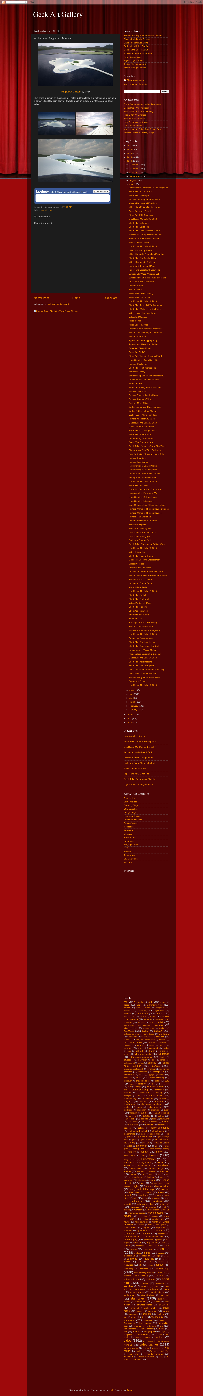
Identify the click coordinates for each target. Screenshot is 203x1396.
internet (127, 1171)
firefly (143, 1122)
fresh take (133, 1124)
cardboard (128, 1045)
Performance (130, 837)
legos (142, 1183)
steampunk (140, 1302)
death (130, 1087)
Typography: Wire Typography (143, 340)
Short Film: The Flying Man (141, 666)
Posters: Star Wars (137, 336)
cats (129, 1051)
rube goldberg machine (144, 1273)
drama (143, 1101)
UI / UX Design (131, 859)
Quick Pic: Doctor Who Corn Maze (145, 489)
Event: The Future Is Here (141, 442)
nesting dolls (158, 1219)
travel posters (147, 1329)
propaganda (144, 1256)
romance (144, 1269)
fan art (144, 1112)
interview (140, 1171)
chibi (126, 1054)
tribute (162, 1329)
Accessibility (129, 798)
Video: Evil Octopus (138, 317)
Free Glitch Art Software (135, 115)
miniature (134, 1207)
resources (128, 1265)
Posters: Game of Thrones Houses (145, 513)
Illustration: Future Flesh (140, 583)
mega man (155, 1198)
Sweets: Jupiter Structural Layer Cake (146, 454)
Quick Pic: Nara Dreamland (141, 427)
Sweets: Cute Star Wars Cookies (144, 239)
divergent (127, 1096)
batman (158, 1031)
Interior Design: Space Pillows (143, 466)
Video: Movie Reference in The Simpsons (148, 188)
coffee (162, 1060)
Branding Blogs (131, 805)
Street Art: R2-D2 (137, 352)
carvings (141, 1048)
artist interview (129, 1025)
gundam (145, 1143)
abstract (163, 1002)
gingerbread (129, 1134)
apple (152, 1016)
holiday (144, 1151)
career (152, 1045)
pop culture (154, 1245)
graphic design (145, 1137)
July (131, 184)
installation (163, 1165)
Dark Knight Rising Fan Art (136, 46)
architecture (47, 210)
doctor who (155, 1095)
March (132, 702)
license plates (157, 1183)
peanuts (161, 1234)
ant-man (143, 1017)
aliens (147, 1008)
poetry (127, 1245)
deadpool (165, 1084)
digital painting (140, 1089)
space (166, 1289)
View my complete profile (135, 84)
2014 (129, 157)
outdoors (128, 1231)
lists (131, 1190)
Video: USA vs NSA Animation (142, 673)
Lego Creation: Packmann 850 (143, 493)
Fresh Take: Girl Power (140, 297)
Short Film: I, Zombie (139, 223)
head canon (155, 1149)
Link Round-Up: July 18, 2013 (143, 634)
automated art (148, 1028)
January (133, 710)
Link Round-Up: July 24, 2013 (143, 481)
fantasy (146, 1115)
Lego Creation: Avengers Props (138, 784)
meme (166, 1198)
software (154, 1289)
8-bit (151, 1002)
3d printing (139, 1002)
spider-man (129, 1295)
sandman (127, 1276)
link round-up (162, 1186)
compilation (151, 1069)
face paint (133, 1113)
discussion (144, 1092)
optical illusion (130, 1227)
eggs (139, 1107)
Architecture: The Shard (140, 568)
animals (127, 1014)
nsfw (150, 1225)
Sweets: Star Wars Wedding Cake (144, 274)
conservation (129, 1075)
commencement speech (133, 1069)
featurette (144, 1119)
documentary (130, 1098)
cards (140, 1045)
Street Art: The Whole (139, 615)
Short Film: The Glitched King (142, 258)
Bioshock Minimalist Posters (137, 39)
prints (147, 1252)
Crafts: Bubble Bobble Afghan (142, 411)
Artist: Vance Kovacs (138, 325)
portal (166, 1245)
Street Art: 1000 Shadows (141, 215)
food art (165, 1122)
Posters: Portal (136, 286)
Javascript (128, 830)
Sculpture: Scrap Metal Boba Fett (139, 763)
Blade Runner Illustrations (136, 43)
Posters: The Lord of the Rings (143, 395)
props (158, 1256)
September (134, 176)
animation (142, 1013)
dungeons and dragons (152, 1104)
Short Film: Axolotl (137, 595)
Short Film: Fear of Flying (141, 556)
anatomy (143, 1010)
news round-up (141, 1222)
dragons (128, 1101)
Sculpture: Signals (137, 525)
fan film (132, 1116)
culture (157, 1081)
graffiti (130, 1137)
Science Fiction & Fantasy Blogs (139, 133)
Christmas (163, 1053)
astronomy (160, 1025)
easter (127, 1107)
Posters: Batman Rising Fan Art (138, 758)
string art (135, 1308)
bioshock (133, 1037)
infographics (145, 1162)
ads (138, 1005)
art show (141, 1022)
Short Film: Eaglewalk (139, 599)
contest (141, 1075)
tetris (162, 1320)
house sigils (129, 1156)
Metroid (127, 1204)
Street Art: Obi (135, 619)
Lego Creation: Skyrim (134, 736)
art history (159, 1019)
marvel (127, 1195)
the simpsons (145, 1323)
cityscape (128, 1060)
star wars (137, 1298)
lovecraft (165, 1189)
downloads (148, 1098)
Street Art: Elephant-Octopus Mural (145, 356)
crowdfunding (142, 1081)
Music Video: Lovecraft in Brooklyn (145, 654)
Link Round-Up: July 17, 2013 (143, 658)
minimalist (151, 1207)
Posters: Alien (135, 289)
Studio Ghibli (150, 1308)
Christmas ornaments (141, 1057)
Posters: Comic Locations (141, 579)
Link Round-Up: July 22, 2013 (143, 591)
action (126, 1005)
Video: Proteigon (136, 564)
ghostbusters (158, 1131)
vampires (158, 1334)
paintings (157, 1230)
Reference (129, 841)
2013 (129, 161)
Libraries (128, 834)
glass (143, 1134)
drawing (159, 1101)
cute (167, 1080)
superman (152, 1311)
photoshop (148, 1240)
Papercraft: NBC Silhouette (136, 774)
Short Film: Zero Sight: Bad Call (144, 646)
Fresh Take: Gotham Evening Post (140, 742)
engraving (155, 1110)
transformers (130, 1329)
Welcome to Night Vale (159, 1351)
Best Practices (130, 802)
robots (159, 1264)
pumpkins (132, 1258)
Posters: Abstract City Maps (142, 419)
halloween (141, 1145)
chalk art (138, 1051)
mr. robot (143, 1216)
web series (141, 1351)
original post (161, 1228)
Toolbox (127, 852)
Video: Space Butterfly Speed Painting (147, 669)
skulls (143, 1286)
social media (140, 1289)
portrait (133, 1249)
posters (164, 1249)
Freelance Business (133, 820)
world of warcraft (146, 1357)
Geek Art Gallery (58, 14)
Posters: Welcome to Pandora (143, 521)
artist (160, 1022)
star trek (165, 1295)
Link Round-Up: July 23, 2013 (143, 548)
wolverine (133, 1354)
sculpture (150, 1279)
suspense (133, 1314)
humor (153, 1155)
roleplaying (128, 1269)
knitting (150, 1177)
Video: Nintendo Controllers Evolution (146, 254)
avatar (161, 1028)
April (131, 698)
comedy (152, 1062)
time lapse (139, 1326)
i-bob (111, 1390)
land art (163, 1177)
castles (166, 1048)
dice (125, 1090)
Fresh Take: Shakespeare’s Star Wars (147, 544)
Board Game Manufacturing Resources (142, 104)
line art (149, 1186)
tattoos (134, 1317)
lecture (152, 1180)
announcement (130, 1017)
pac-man (142, 1231)
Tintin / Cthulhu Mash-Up (135, 64)
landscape (128, 1180)
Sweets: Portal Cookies (140, 242)
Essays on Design (132, 816)
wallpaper (156, 1348)
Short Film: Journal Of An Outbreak (145, 305)
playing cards (152, 1243)
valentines (143, 1334)
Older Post (110, 297)
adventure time (154, 1005)
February (134, 706)
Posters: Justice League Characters (145, 332)
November (134, 169)
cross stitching (157, 1078)
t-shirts (161, 1314)
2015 (129, 153)
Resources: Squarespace (141, 638)
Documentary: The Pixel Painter (144, 380)
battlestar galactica (131, 1034)
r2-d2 (140, 1262)
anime (159, 1013)
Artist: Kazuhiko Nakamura (141, 282)
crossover (128, 1081)
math (134, 1198)
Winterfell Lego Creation (135, 68)
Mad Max (134, 1192)
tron (126, 1331)
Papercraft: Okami (137, 681)
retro (140, 1265)
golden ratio (155, 1134)
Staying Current (131, 845)
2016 (129, 149)
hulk (143, 1156)
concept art (158, 1072)
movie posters (155, 1212)
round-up (162, 1268)
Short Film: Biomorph (139, 195)
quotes (127, 1262)
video (128, 1340)
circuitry (162, 1057)
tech (144, 1317)
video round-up (131, 1348)
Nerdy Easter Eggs (132, 57)
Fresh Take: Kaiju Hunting (141, 293)
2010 (129, 722)
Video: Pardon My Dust (140, 603)
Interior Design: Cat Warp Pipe (143, 470)
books (126, 1039)
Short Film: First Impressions (142, 368)
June (132, 690)
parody (146, 1233)
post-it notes (148, 1249)
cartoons (128, 1048)
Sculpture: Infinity (137, 372)
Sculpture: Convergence (140, 528)
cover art (128, 1078)
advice (127, 1008)
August (133, 180)
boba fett (160, 1037)
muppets (154, 1216)
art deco (147, 1019)
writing (161, 1357)
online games (161, 1225)
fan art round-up (161, 1113)
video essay (148, 1341)
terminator (148, 1320)
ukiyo (163, 1332)
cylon (132, 1084)
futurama (161, 1125)
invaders (152, 1171)
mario (161, 1192)
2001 (126, 1002)
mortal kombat (153, 1210)
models (127, 1210)
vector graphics (143, 1337)
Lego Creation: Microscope (141, 501)
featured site (130, 1119)
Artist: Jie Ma (135, 321)
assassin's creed (144, 1025)
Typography (129, 855)
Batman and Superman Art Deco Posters (143, 36)
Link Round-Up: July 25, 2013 (143, 423)
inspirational (144, 1165)
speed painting (157, 1292)
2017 (129, 145)
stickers (157, 1302)
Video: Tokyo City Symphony (142, 313)
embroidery (141, 1110)
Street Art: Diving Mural (140, 348)
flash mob (154, 1122)
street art (164, 1304)
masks (158, 1195)
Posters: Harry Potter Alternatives (144, 677)
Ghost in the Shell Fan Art (136, 50)
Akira (138, 1008)
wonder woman (155, 1354)
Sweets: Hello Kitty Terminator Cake (146, 235)
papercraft (129, 1233)
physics (159, 1240)
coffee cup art (129, 1063)
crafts (139, 1077)
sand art (161, 1273)
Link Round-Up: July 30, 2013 (143, 246)
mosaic (165, 1210)
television (129, 1320)
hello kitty (132, 1152)
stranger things (144, 1305)
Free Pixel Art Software (134, 118)
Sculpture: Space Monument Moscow (146, 376)
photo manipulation (155, 1236)
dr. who (162, 1099)
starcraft (161, 1299)
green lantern (146, 1140)
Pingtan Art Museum (71, 92)
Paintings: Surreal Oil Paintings (143, 622)
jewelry (133, 1174)
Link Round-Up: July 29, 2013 (143, 301)
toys (161, 1326)
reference (161, 1262)
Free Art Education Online (136, 122)
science (159, 1275)
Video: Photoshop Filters (140, 250)
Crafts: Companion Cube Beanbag (145, 407)
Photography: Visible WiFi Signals (144, 474)
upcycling (128, 1334)
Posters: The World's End (141, 626)
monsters (138, 1210)
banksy (145, 1031)
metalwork (157, 1201)
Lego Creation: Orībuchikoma (143, 497)
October (133, 172)
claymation (142, 1060)
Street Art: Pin (135, 383)
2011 (129, 718)
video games (149, 1344)
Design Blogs (130, 812)
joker (143, 1174)
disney (159, 1092)
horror (159, 1151)
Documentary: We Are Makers (143, 650)
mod (164, 1207)
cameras (151, 1042)
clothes (153, 1060)
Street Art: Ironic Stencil (140, 211)
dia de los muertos (156, 1087)
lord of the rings (145, 1189)
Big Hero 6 (164, 1034)
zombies (137, 1359)
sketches (128, 1286)
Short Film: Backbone (139, 227)
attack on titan (130, 1028)
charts (162, 1051)
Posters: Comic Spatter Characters (145, 329)
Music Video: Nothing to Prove (143, 430)
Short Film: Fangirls (138, 607)
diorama (128, 1092)
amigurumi (160, 1008)
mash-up (143, 1195)
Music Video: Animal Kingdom (143, 203)
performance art (132, 1236)
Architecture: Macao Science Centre (146, 571)
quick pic (149, 1258)
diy (139, 1096)
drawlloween (130, 1104)
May (131, 694)
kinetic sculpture (135, 1177)
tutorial (136, 1331)
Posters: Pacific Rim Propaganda (144, 630)
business (162, 1040)
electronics (128, 1110)
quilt (163, 1259)
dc (153, 1084)
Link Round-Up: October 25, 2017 (140, 747)
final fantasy (132, 1122)
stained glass (147, 1295)
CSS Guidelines (131, 809)
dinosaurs (159, 1090)
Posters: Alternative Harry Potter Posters (148, 575)
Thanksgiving (129, 1323)
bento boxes (149, 1034)
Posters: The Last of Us (140, 517)
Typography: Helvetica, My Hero (144, 344)
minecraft (164, 1204)
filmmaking (164, 1119)
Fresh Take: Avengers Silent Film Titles (147, 446)
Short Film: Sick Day (138, 485)
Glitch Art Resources (133, 125)
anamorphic (128, 1011)
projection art (129, 1256)
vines (147, 1348)
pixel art (137, 1242)
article (152, 1022)
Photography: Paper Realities (142, 478)
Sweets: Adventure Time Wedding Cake (147, 278)
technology (157, 1317)
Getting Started (131, 823)
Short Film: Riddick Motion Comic (144, 231)
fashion (161, 1116)
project (161, 1253)
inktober (160, 1162)
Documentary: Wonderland (141, 438)
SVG (126, 848)
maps (148, 1192)
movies (127, 1215)
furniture (149, 1125)
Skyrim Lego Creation (134, 60)
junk (159, 1174)
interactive (136, 1168)
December (134, 164)
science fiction (131, 1279)
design (138, 1087)
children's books (143, 1054)
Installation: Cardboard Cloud (142, 532)
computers (142, 1072)
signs (145, 1283)
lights (136, 1186)
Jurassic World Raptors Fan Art (138, 53)
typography (149, 1331)
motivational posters (136, 1213)
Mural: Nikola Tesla (138, 587)
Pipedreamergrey (135, 80)
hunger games (130, 1160)
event (166, 1110)
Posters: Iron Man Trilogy (140, 399)
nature (145, 1219)
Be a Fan (101, 191)
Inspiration (129, 827)
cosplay (161, 1074)
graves (134, 1140)
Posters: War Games (138, 462)
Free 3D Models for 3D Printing (138, 111)
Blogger (130, 1390)
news (126, 1222)
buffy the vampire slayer (145, 1040)
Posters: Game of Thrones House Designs (149, 509)
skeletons (160, 1283)
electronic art (155, 1107)
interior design (156, 1168)
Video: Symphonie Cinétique (142, 262)
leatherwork (141, 1180)
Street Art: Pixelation (138, 611)
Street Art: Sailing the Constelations (145, 387)
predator (137, 1253)
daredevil (142, 1084)
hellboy (166, 1149)
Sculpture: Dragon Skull (140, 540)
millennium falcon (145, 1204)
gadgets (127, 1128)
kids (167, 1174)
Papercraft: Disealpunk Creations (144, 270)
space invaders (137, 1292)
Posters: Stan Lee (137, 458)
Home (76, 297)
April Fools (164, 1017)
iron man (164, 1171)
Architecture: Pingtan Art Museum (144, 199)
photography (130, 1239)
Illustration (148, 1159)
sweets (147, 1313)
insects (127, 1165)
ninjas (141, 1225)
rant (151, 1262)
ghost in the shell (138, 1131)
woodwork (128, 1357)
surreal (166, 1311)
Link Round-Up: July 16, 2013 (143, 685)
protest (166, 1256)
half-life (130, 1146)
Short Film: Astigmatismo (140, 662)
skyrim (155, 1286)
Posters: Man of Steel (139, 403)
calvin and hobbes (133, 1042)
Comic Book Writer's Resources (139, 108)
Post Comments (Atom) (58, 304)
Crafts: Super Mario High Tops (143, 415)
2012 (129, 715)
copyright (151, 1075)
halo (157, 1146)
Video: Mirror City (137, 552)
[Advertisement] (136, 946)
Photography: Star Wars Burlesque (145, 450)
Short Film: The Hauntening (142, 642)
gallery (141, 1128)
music (132, 1219)
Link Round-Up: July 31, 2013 (143, 219)
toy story (152, 1326)
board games (147, 1037)
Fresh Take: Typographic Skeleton (140, 779)
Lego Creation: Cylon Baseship (143, 360)
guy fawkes (157, 1143)
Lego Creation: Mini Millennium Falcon (147, 505)
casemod (153, 1048)
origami (146, 1227)
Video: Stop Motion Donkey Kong (144, 207)
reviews (150, 1265)
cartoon (162, 1045)
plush (163, 1243)
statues (127, 1302)
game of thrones (160, 1127)
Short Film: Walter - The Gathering (145, 309)
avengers (129, 1031)
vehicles (159, 1337)
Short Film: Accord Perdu (140, 191)
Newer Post (41, 297)
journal (152, 1174)
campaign (162, 1042)
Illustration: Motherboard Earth (138, 752)
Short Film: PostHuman (140, 434)
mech (144, 1198)
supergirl (140, 1311)
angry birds (159, 1011)
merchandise (136, 1201)
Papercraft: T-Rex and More (142, 266)
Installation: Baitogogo (139, 536)
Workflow (128, 862)
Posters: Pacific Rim (138, 364)
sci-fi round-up (141, 1276)
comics (156, 1066)
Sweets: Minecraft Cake (135, 768)
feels (154, 1119)
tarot (125, 1317)
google (166, 1134)
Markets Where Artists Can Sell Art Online (143, 129)
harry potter (138, 1149)
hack (167, 1143)
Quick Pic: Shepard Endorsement (144, 560)
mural (166, 1216)
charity (151, 1051)
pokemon (140, 1245)
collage (141, 1063)
